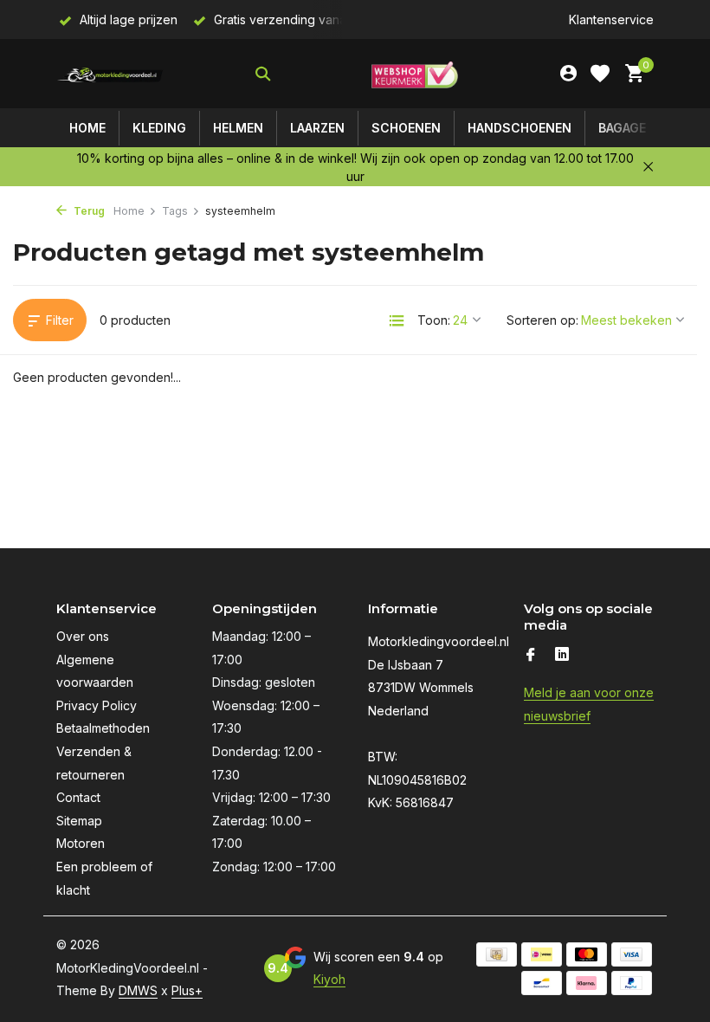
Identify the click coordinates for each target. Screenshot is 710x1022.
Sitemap (79, 820)
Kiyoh (329, 979)
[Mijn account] (568, 73)
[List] (396, 320)
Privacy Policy (96, 705)
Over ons (82, 636)
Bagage (622, 127)
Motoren (80, 843)
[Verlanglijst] (600, 73)
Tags (175, 210)
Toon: (433, 320)
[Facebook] (531, 656)
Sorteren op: (542, 320)
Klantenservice (611, 19)
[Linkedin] (562, 656)
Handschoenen (519, 127)
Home (87, 127)
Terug (88, 210)
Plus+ (187, 990)
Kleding (159, 127)
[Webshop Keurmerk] (414, 73)
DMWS (138, 990)
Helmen (238, 127)
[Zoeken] (262, 73)
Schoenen (406, 127)
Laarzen (317, 127)
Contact (78, 797)
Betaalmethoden (103, 728)
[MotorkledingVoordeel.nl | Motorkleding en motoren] (110, 73)
